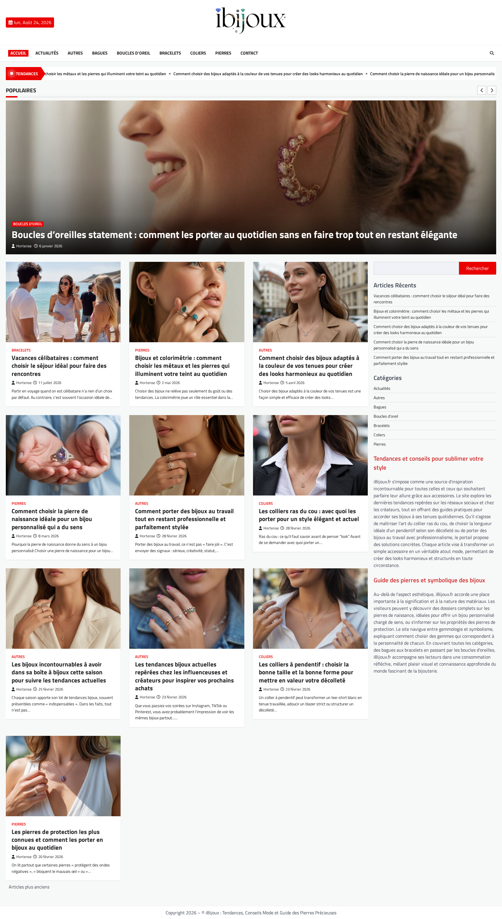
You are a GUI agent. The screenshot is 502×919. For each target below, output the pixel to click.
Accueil (18, 53)
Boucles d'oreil (27, 223)
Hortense (24, 246)
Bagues (99, 53)
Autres (75, 53)
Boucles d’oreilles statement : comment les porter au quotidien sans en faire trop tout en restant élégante (234, 234)
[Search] (491, 53)
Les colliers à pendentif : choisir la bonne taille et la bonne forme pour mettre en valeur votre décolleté (306, 672)
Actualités (46, 53)
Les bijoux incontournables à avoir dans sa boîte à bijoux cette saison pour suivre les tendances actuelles (59, 672)
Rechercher (477, 268)
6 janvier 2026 (50, 246)
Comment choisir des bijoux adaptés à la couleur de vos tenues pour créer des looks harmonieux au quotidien (174, 74)
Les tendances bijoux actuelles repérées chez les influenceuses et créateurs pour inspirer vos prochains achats (184, 676)
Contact (249, 53)
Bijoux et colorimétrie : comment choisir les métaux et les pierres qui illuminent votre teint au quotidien (182, 365)
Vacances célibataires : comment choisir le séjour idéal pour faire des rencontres (59, 365)
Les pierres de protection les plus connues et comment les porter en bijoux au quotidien (57, 839)
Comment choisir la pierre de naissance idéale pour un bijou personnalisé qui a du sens (351, 74)
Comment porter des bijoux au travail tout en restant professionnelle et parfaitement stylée (184, 518)
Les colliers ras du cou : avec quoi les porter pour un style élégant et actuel (309, 514)
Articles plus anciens (29, 886)
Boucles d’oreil (133, 53)
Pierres (223, 53)
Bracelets (170, 53)
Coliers (198, 53)
